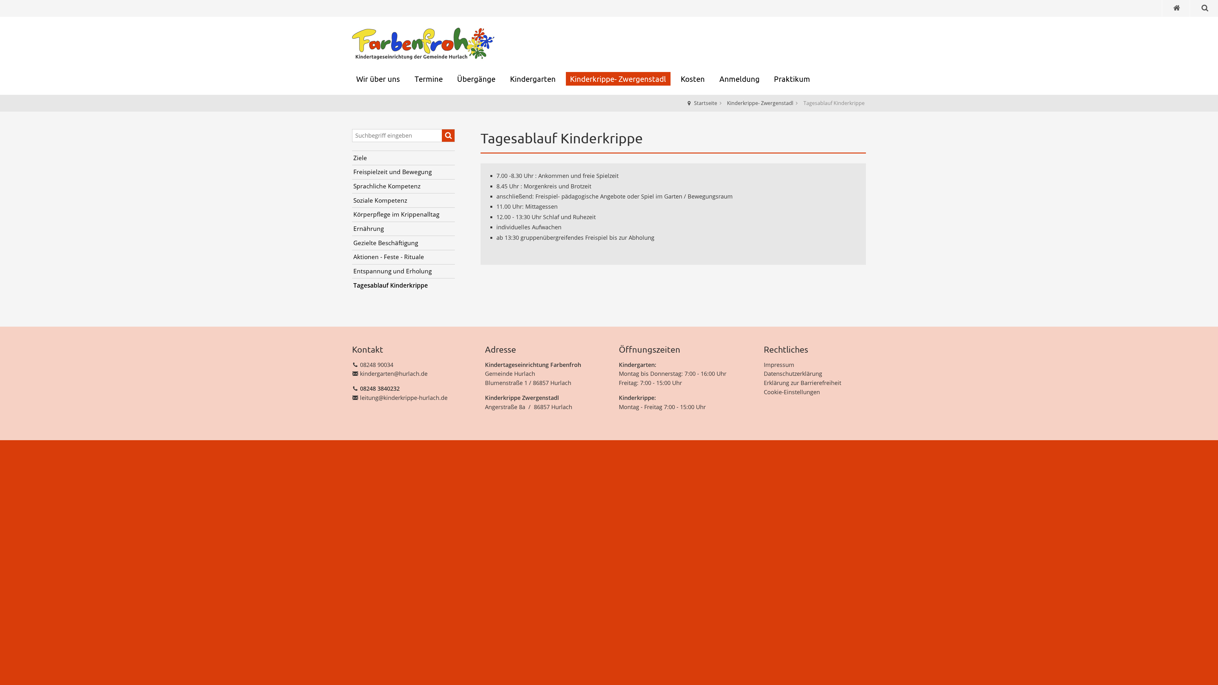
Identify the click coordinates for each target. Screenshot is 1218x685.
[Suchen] (448, 135)
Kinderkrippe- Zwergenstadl (618, 78)
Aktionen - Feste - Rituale (388, 257)
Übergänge (476, 78)
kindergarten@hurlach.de (394, 373)
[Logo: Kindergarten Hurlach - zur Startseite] (423, 44)
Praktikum (792, 78)
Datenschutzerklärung (793, 373)
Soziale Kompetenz (380, 200)
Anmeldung (739, 78)
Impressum (779, 365)
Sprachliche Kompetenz (387, 186)
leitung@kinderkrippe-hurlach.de (404, 397)
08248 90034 (376, 365)
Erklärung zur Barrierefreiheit (802, 383)
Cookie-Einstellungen (792, 392)
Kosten (693, 78)
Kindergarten (533, 78)
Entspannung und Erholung (392, 271)
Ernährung (368, 229)
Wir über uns (378, 78)
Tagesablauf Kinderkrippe (390, 285)
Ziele (360, 158)
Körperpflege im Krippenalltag (396, 214)
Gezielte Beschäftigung (385, 243)
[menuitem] (378, 79)
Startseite (705, 103)
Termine (429, 78)
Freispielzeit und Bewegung (392, 172)
